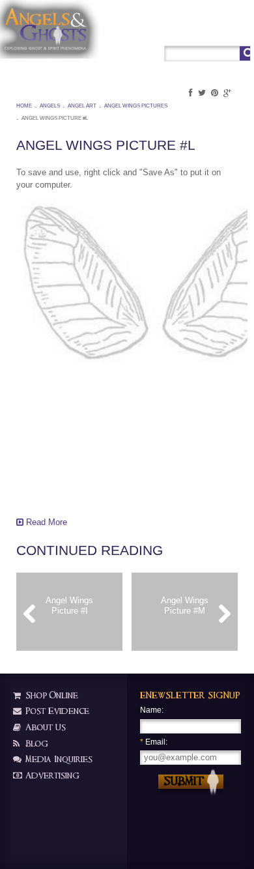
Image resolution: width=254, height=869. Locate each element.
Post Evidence (56, 711)
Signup (214, 30)
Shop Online (50, 695)
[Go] (245, 53)
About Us (44, 727)
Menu (240, 30)
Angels (50, 106)
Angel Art (82, 106)
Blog (35, 743)
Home (24, 106)
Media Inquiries (57, 759)
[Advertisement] (81, 440)
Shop (166, 30)
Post (188, 30)
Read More (45, 522)
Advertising (51, 775)
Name (151, 710)
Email (152, 742)
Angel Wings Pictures (135, 106)
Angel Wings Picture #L (54, 118)
